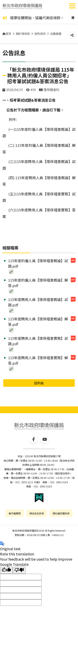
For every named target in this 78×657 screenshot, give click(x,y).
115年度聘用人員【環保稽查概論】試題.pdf (38, 302)
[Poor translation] (19, 570)
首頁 (8, 34)
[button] (72, 35)
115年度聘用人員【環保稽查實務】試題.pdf (38, 341)
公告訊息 (55, 34)
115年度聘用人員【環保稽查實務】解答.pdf (38, 360)
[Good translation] (6, 570)
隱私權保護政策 (61, 513)
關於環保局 (23, 34)
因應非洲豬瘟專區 (26, 17)
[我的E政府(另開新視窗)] (39, 497)
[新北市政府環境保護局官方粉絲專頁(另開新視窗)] (33, 439)
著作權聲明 (15, 513)
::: (15, 419)
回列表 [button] (39, 383)
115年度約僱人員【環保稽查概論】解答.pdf (38, 282)
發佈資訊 (40, 34)
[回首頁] (22, 6)
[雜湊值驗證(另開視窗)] (11, 271)
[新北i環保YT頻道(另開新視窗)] (45, 439)
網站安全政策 (36, 513)
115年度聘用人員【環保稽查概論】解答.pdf (38, 321)
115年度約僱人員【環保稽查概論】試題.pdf (38, 263)
